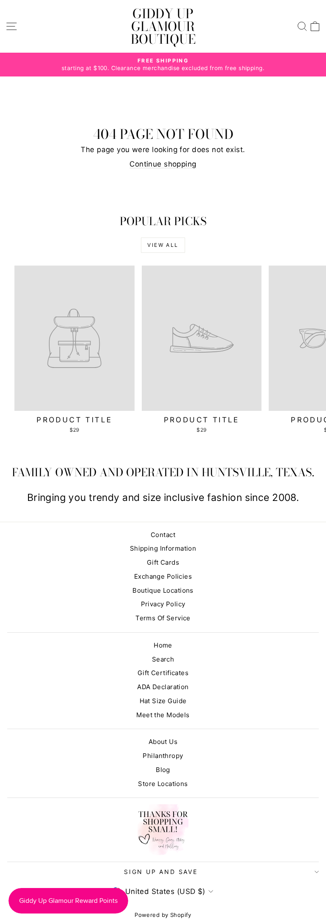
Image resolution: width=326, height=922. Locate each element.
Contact (163, 535)
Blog (163, 770)
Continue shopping (162, 164)
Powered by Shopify (163, 914)
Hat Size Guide (163, 701)
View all (162, 245)
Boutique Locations (163, 590)
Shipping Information (163, 548)
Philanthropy (163, 756)
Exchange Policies (163, 576)
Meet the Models (162, 715)
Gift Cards (163, 562)
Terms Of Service (163, 618)
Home (163, 645)
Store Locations (163, 784)
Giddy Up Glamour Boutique (163, 26)
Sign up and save (161, 871)
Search (163, 659)
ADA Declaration (162, 687)
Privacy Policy (163, 604)
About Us (163, 742)
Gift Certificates (163, 673)
